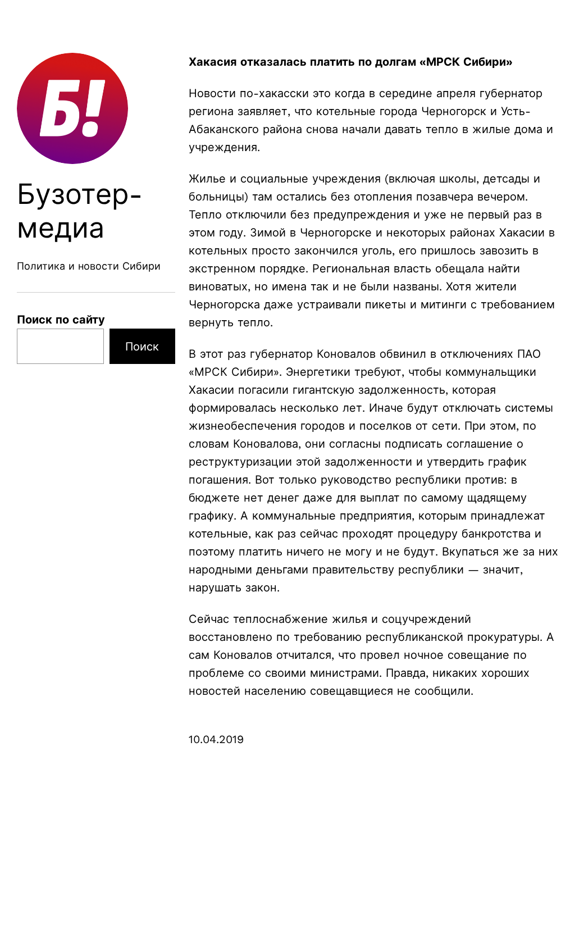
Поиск (142, 346)
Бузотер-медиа (80, 210)
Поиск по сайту (61, 319)
